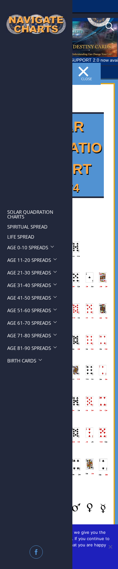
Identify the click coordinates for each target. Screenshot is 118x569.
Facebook (37, 552)
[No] (110, 547)
